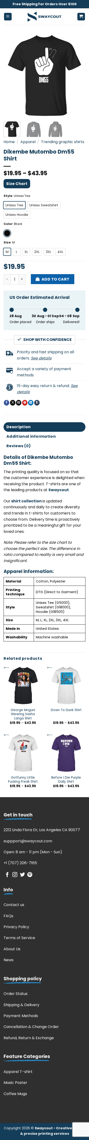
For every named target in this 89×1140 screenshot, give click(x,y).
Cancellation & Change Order (31, 1026)
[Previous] (11, 75)
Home (9, 142)
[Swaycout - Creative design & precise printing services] (44, 16)
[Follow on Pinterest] (29, 875)
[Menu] (8, 17)
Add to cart (56, 279)
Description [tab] (18, 427)
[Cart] (81, 17)
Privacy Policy (16, 927)
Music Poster (15, 1082)
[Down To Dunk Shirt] (66, 685)
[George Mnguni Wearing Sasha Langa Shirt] (23, 685)
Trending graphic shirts (62, 142)
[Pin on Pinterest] (25, 403)
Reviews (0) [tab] (18, 446)
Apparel (28, 142)
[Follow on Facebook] (7, 875)
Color (8, 224)
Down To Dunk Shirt (66, 710)
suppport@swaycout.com (28, 841)
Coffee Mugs (15, 1093)
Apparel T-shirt (18, 1071)
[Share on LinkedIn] (30, 403)
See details (41, 358)
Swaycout (58, 490)
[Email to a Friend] (18, 403)
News (9, 960)
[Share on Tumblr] (37, 403)
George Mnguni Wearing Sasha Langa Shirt (23, 714)
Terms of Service (19, 938)
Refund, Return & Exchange (29, 1038)
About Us (12, 949)
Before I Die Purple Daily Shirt (66, 780)
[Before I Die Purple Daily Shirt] (66, 753)
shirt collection (26, 501)
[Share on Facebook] (6, 403)
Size (7, 242)
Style (8, 196)
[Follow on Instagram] (14, 875)
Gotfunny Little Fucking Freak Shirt (23, 780)
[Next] (78, 75)
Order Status (16, 993)
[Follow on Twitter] (22, 875)
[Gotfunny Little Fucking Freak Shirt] (23, 753)
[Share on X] (12, 403)
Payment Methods (21, 1016)
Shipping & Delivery (21, 1005)
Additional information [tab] (31, 436)
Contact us (14, 904)
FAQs (8, 916)
